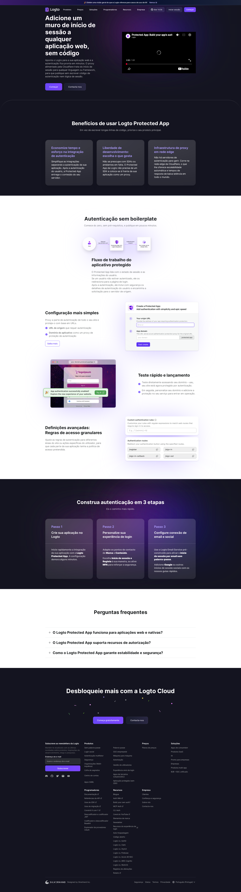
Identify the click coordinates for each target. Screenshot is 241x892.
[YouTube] (68, 776)
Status (147, 882)
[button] (67, 9)
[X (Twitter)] (57, 776)
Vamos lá (153, 2)
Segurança (138, 882)
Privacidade (165, 882)
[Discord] (46, 776)
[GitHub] (52, 776)
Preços (80, 10)
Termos (155, 882)
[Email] (63, 776)
